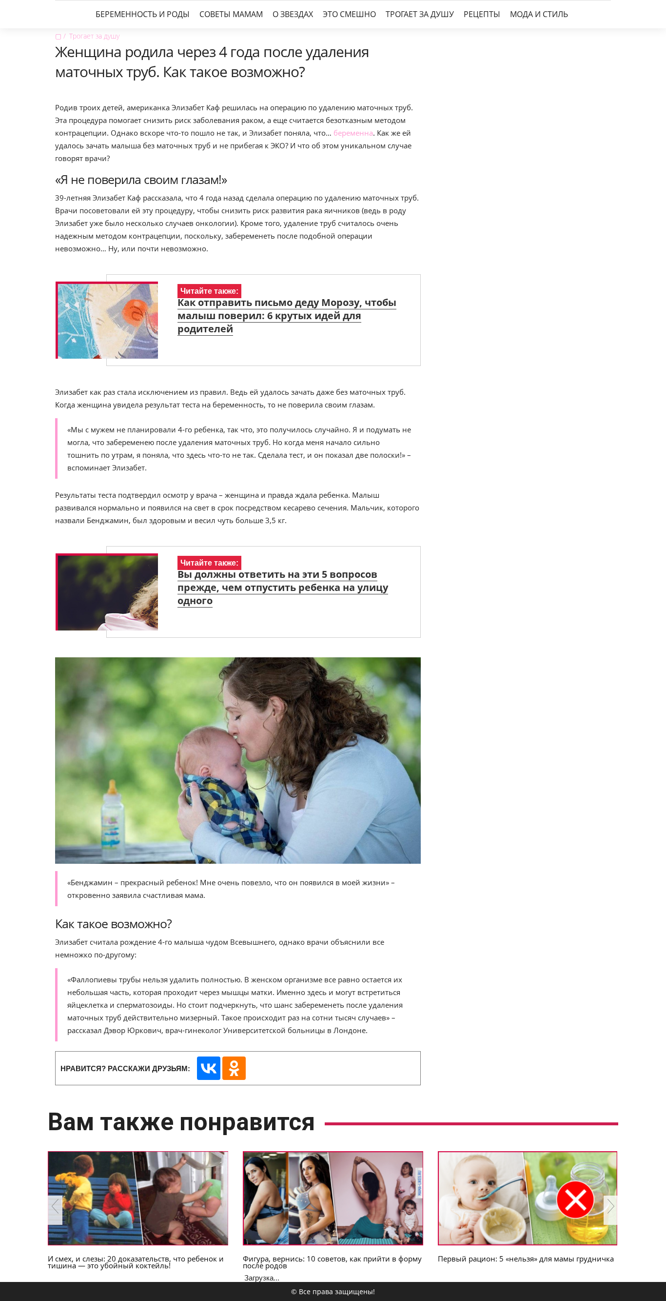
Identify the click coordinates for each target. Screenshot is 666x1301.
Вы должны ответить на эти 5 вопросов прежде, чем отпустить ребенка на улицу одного (282, 587)
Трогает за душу (420, 14)
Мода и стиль (539, 14)
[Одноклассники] (234, 1068)
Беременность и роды (143, 14)
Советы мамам (231, 14)
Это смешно (349, 14)
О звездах (293, 14)
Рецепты (482, 14)
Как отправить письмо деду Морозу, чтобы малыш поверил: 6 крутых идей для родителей (286, 315)
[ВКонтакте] (208, 1068)
